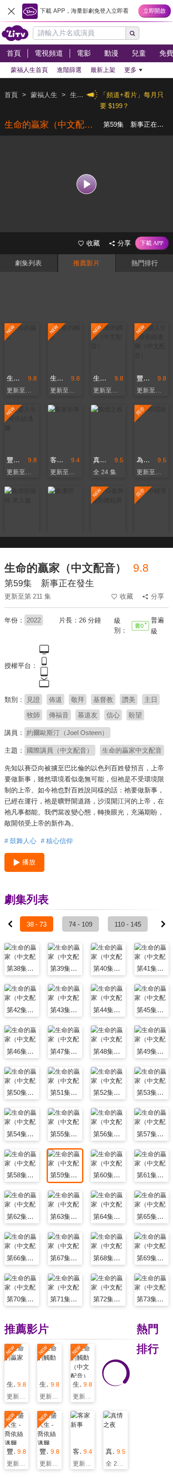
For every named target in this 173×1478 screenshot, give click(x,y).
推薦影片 (86, 263)
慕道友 (88, 715)
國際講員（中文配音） (60, 750)
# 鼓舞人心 (20, 841)
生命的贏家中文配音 (132, 750)
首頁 (11, 94)
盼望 (135, 715)
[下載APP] (152, 243)
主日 (150, 699)
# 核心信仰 (57, 841)
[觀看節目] (87, 184)
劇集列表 (28, 263)
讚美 (128, 699)
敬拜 (77, 699)
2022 (34, 620)
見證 (33, 699)
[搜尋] (132, 33)
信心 (113, 715)
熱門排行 (144, 263)
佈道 (55, 699)
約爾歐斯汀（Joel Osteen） (67, 732)
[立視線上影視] (15, 33)
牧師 (33, 715)
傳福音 (59, 715)
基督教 (103, 699)
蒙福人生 (44, 94)
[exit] (11, 11)
